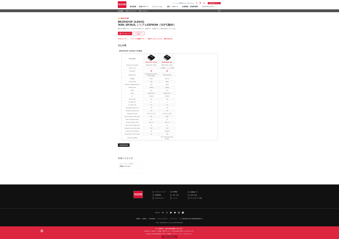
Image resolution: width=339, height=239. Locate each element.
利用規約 (138, 218)
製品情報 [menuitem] (133, 6)
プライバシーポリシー (162, 218)
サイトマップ (173, 218)
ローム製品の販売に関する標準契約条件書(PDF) (190, 218)
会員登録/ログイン (214, 3)
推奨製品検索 (124, 145)
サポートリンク (143, 11)
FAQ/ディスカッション (154, 38)
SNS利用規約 (152, 218)
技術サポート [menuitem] (144, 6)
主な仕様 (120, 11)
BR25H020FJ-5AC (167, 62)
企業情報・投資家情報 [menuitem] (190, 6)
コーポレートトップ (160, 191)
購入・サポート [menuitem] (172, 6)
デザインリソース (131, 11)
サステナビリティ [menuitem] (208, 6)
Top (219, 10)
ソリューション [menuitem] (157, 6)
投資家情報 (158, 195)
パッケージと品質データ (137, 38)
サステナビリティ (159, 198)
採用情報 (181, 3)
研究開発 (175, 191)
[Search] (196, 2)
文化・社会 (176, 195)
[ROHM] (122, 5)
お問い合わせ (190, 3)
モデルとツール (122, 38)
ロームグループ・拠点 (196, 198)
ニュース (174, 3)
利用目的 (144, 218)
